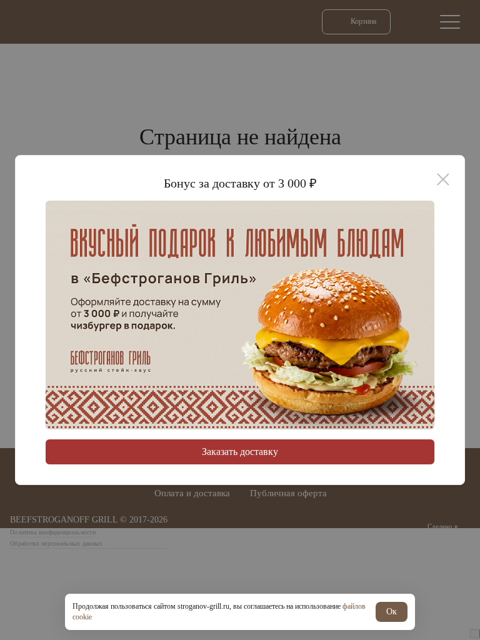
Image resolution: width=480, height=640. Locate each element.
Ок (391, 611)
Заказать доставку (240, 451)
